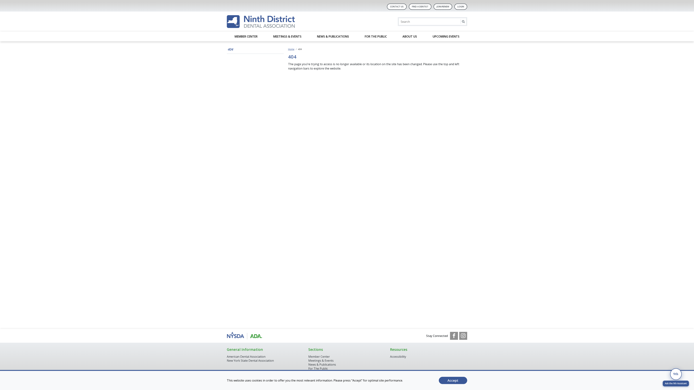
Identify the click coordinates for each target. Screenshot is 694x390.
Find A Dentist (420, 6)
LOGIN (460, 6)
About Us (409, 36)
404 (230, 49)
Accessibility (398, 357)
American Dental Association (246, 357)
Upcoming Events (446, 36)
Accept (452, 380)
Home (291, 49)
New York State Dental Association (251, 361)
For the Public (376, 36)
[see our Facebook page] (454, 336)
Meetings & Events (287, 36)
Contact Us (397, 6)
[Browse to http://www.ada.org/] (245, 336)
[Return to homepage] (261, 21)
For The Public (318, 368)
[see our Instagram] (463, 336)
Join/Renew (443, 6)
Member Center (246, 36)
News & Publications (333, 36)
